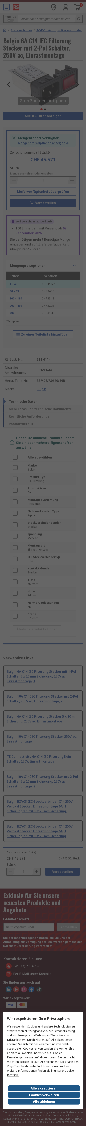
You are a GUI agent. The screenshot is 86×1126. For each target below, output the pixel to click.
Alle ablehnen (44, 1101)
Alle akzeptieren (44, 1088)
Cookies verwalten (44, 1095)
